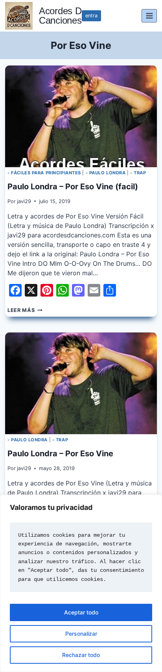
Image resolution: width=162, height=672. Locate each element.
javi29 (24, 201)
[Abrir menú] (149, 15)
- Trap (138, 172)
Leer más (24, 310)
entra (91, 16)
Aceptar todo (81, 612)
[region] (81, 583)
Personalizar (81, 633)
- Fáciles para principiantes (44, 172)
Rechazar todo (81, 654)
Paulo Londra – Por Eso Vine (60, 453)
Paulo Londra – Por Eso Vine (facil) (72, 186)
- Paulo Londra (106, 172)
